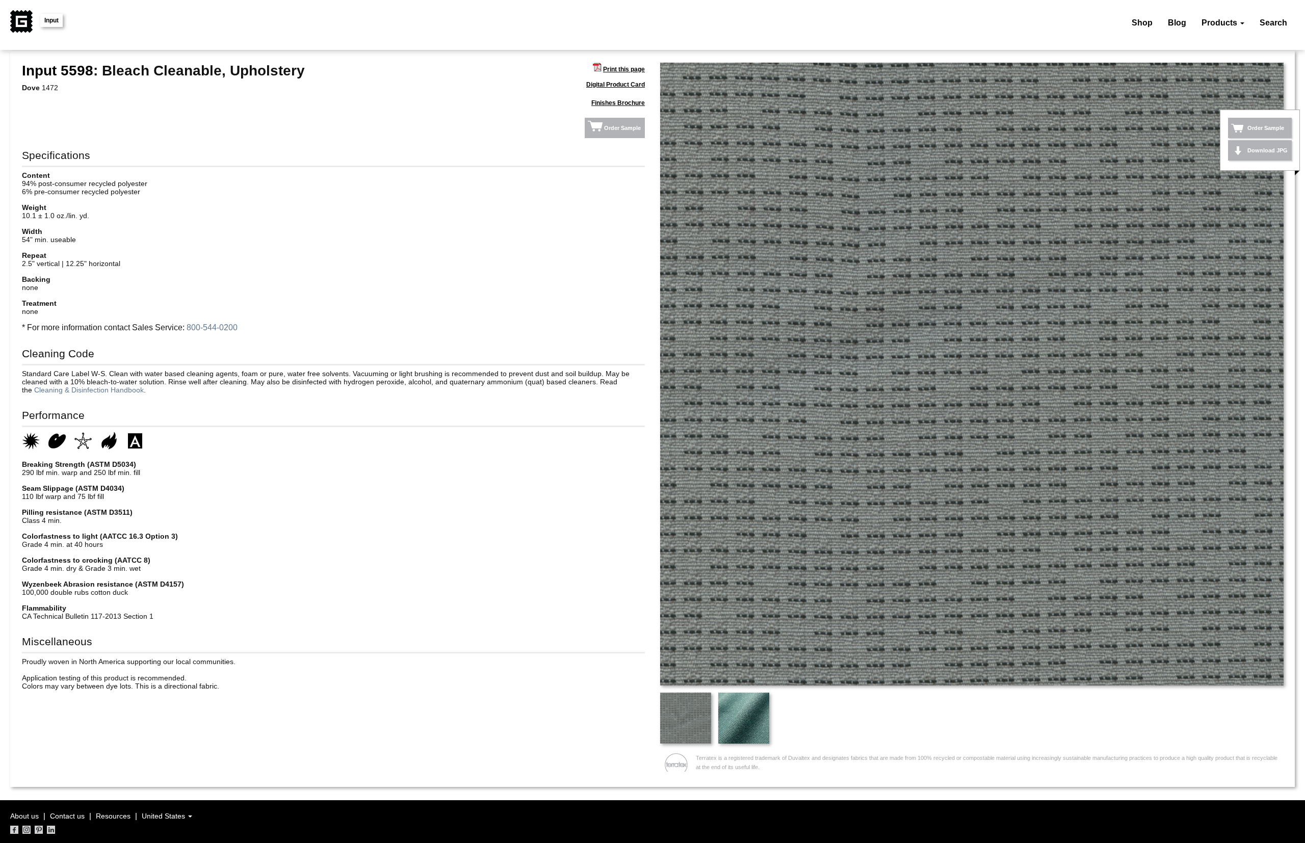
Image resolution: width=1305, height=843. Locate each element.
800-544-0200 (212, 327)
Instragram (26, 830)
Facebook (14, 830)
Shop (1142, 22)
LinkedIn (51, 830)
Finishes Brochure (618, 103)
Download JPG (1267, 150)
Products (1220, 22)
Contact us (67, 816)
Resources (113, 816)
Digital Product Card (615, 84)
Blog (1177, 22)
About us (24, 816)
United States (164, 816)
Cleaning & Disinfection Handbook (89, 390)
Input (51, 20)
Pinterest (39, 830)
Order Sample (622, 128)
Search (1273, 22)
